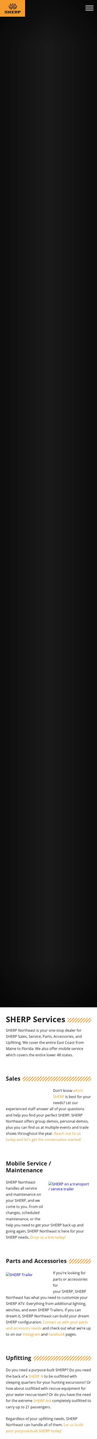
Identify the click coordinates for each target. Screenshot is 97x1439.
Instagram (31, 1334)
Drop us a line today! (47, 1237)
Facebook (56, 1334)
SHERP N (35, 1376)
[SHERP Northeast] (13, 8)
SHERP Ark (42, 1400)
